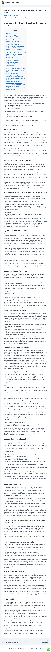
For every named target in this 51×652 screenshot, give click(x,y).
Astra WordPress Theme (37, 648)
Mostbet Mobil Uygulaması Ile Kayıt (14, 83)
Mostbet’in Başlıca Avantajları (12, 41)
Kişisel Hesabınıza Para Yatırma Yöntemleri (15, 68)
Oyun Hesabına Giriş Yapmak (12, 39)
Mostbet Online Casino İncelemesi (14, 49)
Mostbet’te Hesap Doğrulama (12, 60)
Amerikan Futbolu (10, 33)
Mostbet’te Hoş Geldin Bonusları (13, 47)
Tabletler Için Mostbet (11, 67)
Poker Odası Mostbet (11, 65)
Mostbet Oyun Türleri (10, 89)
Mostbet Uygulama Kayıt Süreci (13, 81)
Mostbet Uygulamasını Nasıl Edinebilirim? (15, 87)
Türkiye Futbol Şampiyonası (12, 73)
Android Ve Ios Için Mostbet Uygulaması (15, 76)
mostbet (40, 145)
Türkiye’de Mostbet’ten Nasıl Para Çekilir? (15, 59)
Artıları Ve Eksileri (10, 57)
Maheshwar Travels (12, 3)
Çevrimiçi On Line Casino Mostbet (13, 55)
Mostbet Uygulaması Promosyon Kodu (15, 43)
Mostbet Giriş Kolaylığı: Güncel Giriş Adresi (15, 35)
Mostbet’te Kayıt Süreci (11, 63)
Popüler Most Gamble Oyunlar (13, 62)
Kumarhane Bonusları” (11, 51)
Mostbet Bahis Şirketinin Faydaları (13, 44)
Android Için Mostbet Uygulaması (13, 75)
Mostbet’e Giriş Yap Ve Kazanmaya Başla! (15, 46)
